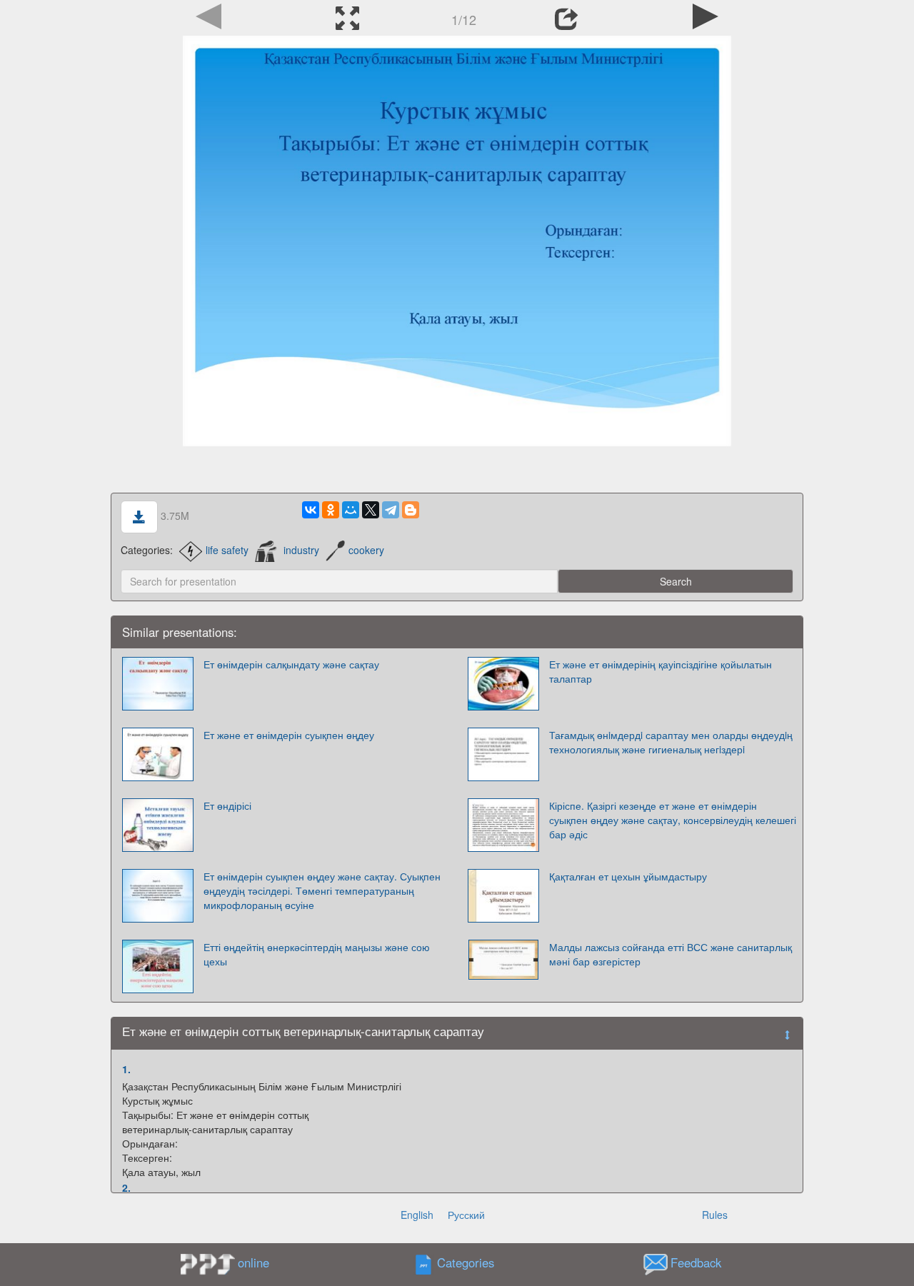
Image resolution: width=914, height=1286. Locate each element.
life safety (227, 550)
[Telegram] (390, 509)
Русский (466, 1214)
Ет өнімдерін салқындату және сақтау (291, 664)
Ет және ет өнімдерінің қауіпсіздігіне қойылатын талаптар (660, 671)
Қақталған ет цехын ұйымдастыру (628, 876)
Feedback (696, 1262)
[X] (370, 509)
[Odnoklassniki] (330, 509)
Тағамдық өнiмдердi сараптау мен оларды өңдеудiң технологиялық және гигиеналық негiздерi (671, 742)
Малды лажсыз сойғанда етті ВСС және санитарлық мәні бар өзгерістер (670, 954)
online (253, 1262)
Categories (465, 1262)
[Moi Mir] (350, 509)
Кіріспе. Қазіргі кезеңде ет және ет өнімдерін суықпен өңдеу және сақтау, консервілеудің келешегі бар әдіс (672, 819)
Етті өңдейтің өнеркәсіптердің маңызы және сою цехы (317, 954)
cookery (366, 550)
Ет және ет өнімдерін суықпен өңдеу (289, 735)
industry (301, 550)
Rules (715, 1214)
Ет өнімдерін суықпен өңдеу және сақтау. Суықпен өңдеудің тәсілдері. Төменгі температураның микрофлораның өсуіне (322, 890)
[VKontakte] (310, 509)
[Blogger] (410, 509)
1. (126, 1069)
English (417, 1214)
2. (126, 1187)
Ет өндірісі (227, 805)
